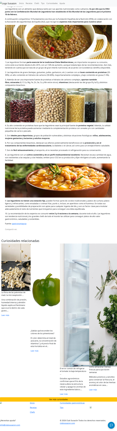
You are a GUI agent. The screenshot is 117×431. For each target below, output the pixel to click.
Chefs (36, 3)
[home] (8, 3)
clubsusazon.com (67, 423)
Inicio (22, 3)
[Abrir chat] (111, 425)
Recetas (29, 3)
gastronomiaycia (19, 223)
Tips (43, 3)
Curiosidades (52, 3)
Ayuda (62, 3)
